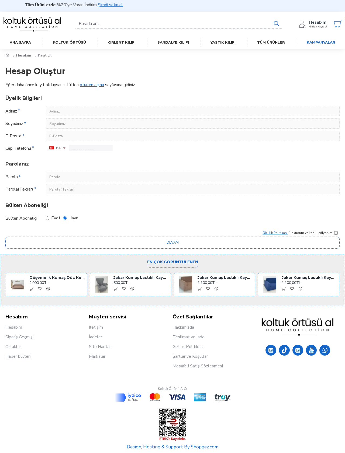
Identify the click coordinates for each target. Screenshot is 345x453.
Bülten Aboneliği (21, 218)
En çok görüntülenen (172, 262)
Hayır (73, 218)
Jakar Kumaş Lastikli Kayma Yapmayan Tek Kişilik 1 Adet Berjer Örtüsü (141, 277)
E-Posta (13, 136)
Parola (11, 177)
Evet (55, 218)
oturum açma (92, 85)
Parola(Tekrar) (19, 189)
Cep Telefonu (18, 148)
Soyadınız (14, 124)
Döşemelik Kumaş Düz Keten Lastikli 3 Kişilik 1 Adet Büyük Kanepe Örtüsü (57, 277)
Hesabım (23, 55)
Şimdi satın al (105, 5)
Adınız (11, 111)
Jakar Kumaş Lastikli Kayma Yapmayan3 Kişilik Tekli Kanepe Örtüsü (225, 277)
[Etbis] (172, 425)
